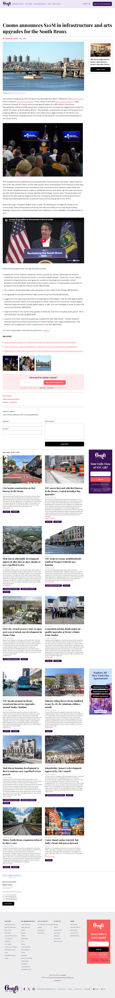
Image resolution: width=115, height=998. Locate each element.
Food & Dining (9, 938)
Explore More (56, 4)
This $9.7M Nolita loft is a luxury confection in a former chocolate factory (100, 61)
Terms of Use (42, 387)
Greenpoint (24, 964)
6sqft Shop (8, 933)
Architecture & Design (11, 947)
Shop (49, 4)
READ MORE (6, 508)
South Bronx (77, 99)
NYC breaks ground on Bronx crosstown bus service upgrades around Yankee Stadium (19, 704)
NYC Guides (28, 4)
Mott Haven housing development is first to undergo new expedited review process (22, 771)
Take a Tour (100, 69)
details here (7, 796)
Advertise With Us (75, 927)
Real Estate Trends (10, 950)
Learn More (8, 903)
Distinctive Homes (18, 4)
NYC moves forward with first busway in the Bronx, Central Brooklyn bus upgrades (64, 491)
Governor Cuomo (13, 399)
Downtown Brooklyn (26, 958)
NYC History (8, 944)
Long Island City (25, 966)
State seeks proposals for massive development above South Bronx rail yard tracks (40, 342)
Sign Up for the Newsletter (102, 4)
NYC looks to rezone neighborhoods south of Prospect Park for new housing (63, 561)
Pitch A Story (74, 930)
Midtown (23, 933)
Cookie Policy (78, 989)
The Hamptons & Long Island (46, 924)
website (46, 330)
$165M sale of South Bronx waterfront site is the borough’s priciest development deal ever (43, 351)
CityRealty (63, 975)
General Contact (74, 936)
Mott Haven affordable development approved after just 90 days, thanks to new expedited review (22, 561)
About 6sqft (73, 924)
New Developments (40, 4)
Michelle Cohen (11, 38)
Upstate (40, 927)
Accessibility (87, 989)
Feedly (97, 989)
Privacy (70, 989)
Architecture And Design (55, 795)
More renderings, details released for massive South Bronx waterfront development (40, 347)
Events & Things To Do (11, 936)
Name (6, 421)
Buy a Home (57, 938)
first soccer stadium (64, 102)
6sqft (48, 846)
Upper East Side (25, 927)
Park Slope (24, 955)
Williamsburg (24, 961)
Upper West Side (25, 924)
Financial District (25, 950)
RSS (104, 989)
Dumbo (23, 952)
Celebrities (7, 941)
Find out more (50, 518)
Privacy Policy (50, 387)
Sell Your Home (58, 941)
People (56, 924)
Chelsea (23, 936)
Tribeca (23, 944)
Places (56, 927)
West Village (24, 938)
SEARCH (85, 4)
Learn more (6, 585)
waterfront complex (25, 102)
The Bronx (13, 402)
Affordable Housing (11, 589)
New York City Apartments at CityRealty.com (61, 977)
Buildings (56, 936)
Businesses (57, 933)
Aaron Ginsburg (51, 497)
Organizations (58, 930)
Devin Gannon (9, 494)
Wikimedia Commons (18, 93)
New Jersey (41, 930)
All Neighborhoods (26, 969)
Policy (9, 396)
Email (6, 429)
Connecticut (41, 933)
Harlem (23, 930)
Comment (50, 421)
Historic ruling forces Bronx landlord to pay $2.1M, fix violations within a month (64, 704)
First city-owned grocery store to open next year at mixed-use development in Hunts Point (22, 632)
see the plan (49, 582)
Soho (22, 941)
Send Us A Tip (74, 933)
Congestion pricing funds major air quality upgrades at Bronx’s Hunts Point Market (63, 632)
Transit (15, 511)
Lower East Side (25, 947)
